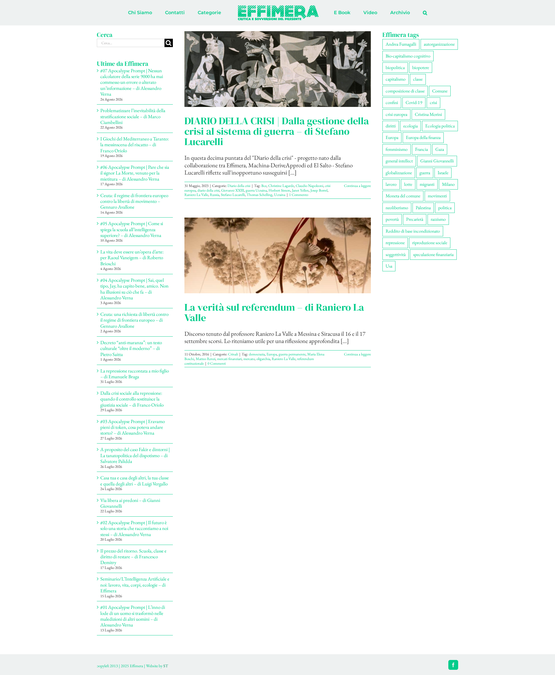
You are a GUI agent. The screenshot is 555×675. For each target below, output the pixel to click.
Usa (389, 266)
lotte (408, 184)
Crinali (233, 354)
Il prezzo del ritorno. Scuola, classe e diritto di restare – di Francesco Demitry (133, 557)
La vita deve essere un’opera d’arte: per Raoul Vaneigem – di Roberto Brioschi (132, 258)
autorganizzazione (439, 44)
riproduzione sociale (429, 243)
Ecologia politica (440, 126)
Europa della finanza (423, 137)
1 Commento (298, 194)
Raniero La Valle (196, 194)
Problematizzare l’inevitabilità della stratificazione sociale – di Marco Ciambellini (132, 116)
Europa (272, 354)
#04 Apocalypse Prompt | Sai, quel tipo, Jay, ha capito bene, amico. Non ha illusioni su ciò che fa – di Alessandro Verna (134, 289)
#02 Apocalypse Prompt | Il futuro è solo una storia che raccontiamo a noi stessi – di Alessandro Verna (134, 528)
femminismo (397, 149)
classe (418, 79)
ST (165, 665)
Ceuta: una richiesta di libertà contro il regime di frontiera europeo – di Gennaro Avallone (134, 320)
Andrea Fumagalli (401, 44)
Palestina (423, 208)
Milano (448, 184)
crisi (433, 102)
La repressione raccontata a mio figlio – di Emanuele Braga (134, 374)
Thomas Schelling (259, 194)
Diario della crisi (238, 185)
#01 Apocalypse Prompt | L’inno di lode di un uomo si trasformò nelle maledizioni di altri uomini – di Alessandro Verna (132, 616)
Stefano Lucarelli (233, 194)
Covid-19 (414, 102)
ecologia (410, 126)
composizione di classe (405, 91)
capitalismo (396, 79)
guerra (424, 173)
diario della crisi (208, 190)
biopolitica (395, 67)
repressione (395, 243)
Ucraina (279, 194)
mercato (249, 358)
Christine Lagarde (281, 185)
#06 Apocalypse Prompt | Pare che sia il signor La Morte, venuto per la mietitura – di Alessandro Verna (134, 173)
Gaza (439, 149)
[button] (401, 12)
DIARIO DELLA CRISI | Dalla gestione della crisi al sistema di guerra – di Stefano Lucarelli (276, 131)
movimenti (437, 196)
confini (392, 102)
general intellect (399, 161)
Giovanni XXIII (232, 190)
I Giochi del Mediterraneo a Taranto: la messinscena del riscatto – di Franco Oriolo (134, 145)
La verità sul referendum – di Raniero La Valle (274, 312)
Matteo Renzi (205, 358)
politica (445, 208)
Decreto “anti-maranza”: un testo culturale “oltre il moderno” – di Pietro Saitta (131, 348)
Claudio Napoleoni (309, 185)
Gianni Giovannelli (437, 161)
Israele (443, 173)
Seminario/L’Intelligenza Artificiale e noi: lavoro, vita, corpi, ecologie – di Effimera (134, 585)
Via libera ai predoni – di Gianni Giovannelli (130, 503)
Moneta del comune (403, 196)
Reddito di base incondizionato (413, 231)
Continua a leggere (357, 185)
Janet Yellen (300, 190)
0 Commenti (217, 363)
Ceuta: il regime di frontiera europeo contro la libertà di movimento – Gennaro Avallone (134, 201)
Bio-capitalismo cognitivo (408, 56)
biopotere (420, 67)
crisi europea (396, 114)
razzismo (438, 219)
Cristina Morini (428, 114)
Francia (421, 149)
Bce (264, 185)
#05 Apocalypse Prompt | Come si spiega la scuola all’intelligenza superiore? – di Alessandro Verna (131, 229)
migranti (427, 184)
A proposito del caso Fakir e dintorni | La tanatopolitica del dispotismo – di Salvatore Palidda (135, 455)
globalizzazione (399, 173)
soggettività (396, 254)
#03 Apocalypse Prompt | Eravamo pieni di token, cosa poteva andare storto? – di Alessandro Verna (132, 427)
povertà (392, 219)
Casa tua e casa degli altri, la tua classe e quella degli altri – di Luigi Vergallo (134, 480)
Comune (439, 91)
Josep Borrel (319, 190)
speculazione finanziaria (433, 254)
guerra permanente (292, 354)
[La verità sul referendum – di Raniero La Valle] (277, 255)
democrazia (257, 354)
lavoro (391, 184)
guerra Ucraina (256, 190)
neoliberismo (397, 208)
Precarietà (414, 219)
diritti (391, 126)
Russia (214, 194)
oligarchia (263, 358)
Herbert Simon (279, 190)
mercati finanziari (229, 358)
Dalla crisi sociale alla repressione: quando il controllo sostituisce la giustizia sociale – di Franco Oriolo (132, 399)
